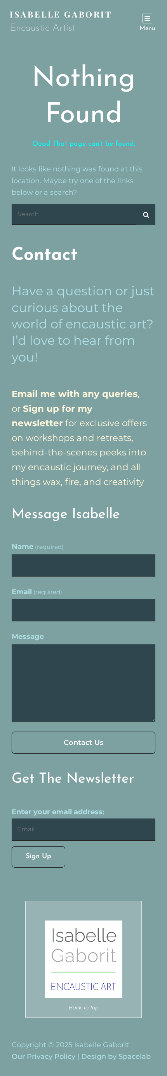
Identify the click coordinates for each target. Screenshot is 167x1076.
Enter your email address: (58, 812)
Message (28, 636)
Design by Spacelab (116, 1056)
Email (37, 591)
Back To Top (84, 1007)
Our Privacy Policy (43, 1056)
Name (38, 546)
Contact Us (83, 742)
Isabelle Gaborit (61, 14)
